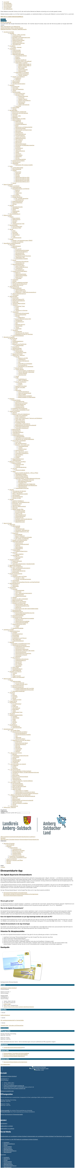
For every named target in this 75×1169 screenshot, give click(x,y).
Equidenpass (18, 331)
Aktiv (13, 694)
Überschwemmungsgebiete (22, 621)
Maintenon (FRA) (19, 95)
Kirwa (13, 236)
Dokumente (18, 172)
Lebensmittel (18, 141)
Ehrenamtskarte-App (20, 404)
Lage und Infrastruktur (18, 89)
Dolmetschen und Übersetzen (25, 366)
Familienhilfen (16, 761)
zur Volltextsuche (8, 9)
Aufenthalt (15, 342)
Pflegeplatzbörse (22, 487)
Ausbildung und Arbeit (21, 386)
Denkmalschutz (16, 195)
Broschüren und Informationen (20, 113)
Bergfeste (14, 232)
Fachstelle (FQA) (22, 482)
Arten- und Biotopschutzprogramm (21, 568)
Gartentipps (15, 584)
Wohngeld (15, 508)
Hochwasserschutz (17, 617)
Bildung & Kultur (8, 215)
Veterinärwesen (13, 296)
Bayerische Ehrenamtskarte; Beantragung (14, 1056)
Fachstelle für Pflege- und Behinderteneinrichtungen (25, 772)
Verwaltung (18, 153)
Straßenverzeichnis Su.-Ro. (22, 531)
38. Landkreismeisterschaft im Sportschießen (12, 1020)
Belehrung (17, 272)
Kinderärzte (15, 762)
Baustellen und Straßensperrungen (21, 37)
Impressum (6, 1142)
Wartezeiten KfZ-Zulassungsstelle (24, 165)
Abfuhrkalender (16, 526)
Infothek (14, 281)
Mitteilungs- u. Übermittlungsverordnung (25, 292)
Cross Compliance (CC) (18, 299)
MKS (16, 323)
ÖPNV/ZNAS (15, 667)
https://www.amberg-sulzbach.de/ (14, 1088)
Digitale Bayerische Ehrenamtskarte (13, 1047)
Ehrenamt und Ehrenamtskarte (20, 776)
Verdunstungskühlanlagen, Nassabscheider (23, 563)
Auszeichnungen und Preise (19, 576)
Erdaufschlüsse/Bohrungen (22, 605)
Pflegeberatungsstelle (20, 474)
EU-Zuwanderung (22, 365)
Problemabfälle (16, 549)
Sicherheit (17, 146)
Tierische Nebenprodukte (18, 303)
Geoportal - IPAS (16, 116)
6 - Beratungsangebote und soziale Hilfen (20, 794)
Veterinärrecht (18, 155)
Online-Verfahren (16, 120)
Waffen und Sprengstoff (18, 677)
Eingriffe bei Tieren (20, 306)
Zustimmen (3, 20)
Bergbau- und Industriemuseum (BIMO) (22, 240)
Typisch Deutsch (19, 369)
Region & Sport (7, 678)
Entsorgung (15, 533)
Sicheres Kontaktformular (7, 1091)
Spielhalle (14, 212)
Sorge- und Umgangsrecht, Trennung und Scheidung (28, 418)
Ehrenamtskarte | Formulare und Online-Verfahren (16, 1053)
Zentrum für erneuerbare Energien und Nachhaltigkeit (26, 582)
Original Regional (19, 682)
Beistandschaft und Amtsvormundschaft (25, 425)
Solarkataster (15, 580)
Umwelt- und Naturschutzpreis (23, 579)
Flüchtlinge (15, 773)
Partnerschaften (16, 92)
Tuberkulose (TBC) (20, 257)
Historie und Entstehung (24, 100)
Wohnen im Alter (16, 498)
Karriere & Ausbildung (29, 836)
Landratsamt (12, 48)
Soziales (11, 499)
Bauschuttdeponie (20, 536)
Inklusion (14, 468)
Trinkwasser (18, 278)
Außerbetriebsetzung (20, 660)
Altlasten (14, 597)
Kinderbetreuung (22, 379)
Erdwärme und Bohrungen (19, 603)
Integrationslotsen (17, 348)
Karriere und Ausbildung (18, 76)
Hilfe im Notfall (22, 394)
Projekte (17, 457)
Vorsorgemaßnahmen (20, 467)
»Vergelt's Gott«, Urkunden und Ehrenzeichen (12, 1025)
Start (2, 839)
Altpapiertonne (19, 542)
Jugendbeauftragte (23, 446)
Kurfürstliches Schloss (21, 55)
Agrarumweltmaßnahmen (18, 570)
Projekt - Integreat (16, 47)
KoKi (16, 736)
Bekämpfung (21, 317)
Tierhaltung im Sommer (21, 310)
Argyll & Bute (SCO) (20, 93)
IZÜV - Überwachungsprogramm (23, 593)
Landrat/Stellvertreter (17, 167)
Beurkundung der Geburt (21, 743)
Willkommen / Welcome (18, 355)
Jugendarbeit (15, 757)
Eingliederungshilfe (20, 422)
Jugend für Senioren (17, 492)
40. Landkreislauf (16, 703)
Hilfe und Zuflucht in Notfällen (20, 803)
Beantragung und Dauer (21, 403)
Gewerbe (11, 205)
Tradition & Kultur (16, 699)
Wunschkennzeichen (20, 159)
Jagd (13, 674)
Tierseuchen (15, 312)
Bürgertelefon (15, 635)
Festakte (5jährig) (22, 99)
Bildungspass (15, 775)
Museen (11, 239)
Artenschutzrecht (16, 569)
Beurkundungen (16, 429)
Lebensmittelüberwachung (19, 293)
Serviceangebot (13, 110)
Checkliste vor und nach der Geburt (21, 740)
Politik (11, 166)
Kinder (17, 377)
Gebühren (17, 545)
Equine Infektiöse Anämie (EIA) (23, 319)
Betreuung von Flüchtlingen (19, 344)
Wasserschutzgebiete (17, 628)
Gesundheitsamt (16, 246)
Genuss (14, 698)
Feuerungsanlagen (17, 561)
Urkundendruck (16, 708)
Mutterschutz (18, 741)
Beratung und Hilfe (23, 358)
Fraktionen (18, 173)
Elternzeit (17, 745)
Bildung (11, 216)
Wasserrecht (18, 156)
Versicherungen (22, 375)
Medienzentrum (16, 219)
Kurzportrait (21, 97)
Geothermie (18, 607)
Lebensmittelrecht (16, 288)
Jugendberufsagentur (17, 432)
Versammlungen (16, 675)
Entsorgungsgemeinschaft (22, 544)
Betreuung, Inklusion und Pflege (17, 461)
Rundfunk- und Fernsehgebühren (23, 519)
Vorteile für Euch (22, 449)
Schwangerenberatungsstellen (23, 734)
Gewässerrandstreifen (18, 615)
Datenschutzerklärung (9, 1143)
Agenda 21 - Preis (19, 577)
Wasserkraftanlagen (20, 614)
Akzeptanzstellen (19, 405)
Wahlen (14, 183)
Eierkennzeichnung (20, 289)
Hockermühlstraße (23, 69)
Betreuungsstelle (16, 463)
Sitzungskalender (16, 169)
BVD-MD (17, 316)
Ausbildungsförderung (21, 124)
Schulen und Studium (20, 382)
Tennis (14, 723)
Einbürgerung (15, 347)
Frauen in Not (18, 513)
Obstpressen (15, 586)
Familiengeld (18, 748)
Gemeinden (15, 88)
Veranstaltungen (16, 44)
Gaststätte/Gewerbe (17, 207)
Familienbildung (16, 431)
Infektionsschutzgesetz (21, 275)
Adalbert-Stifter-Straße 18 (24, 64)
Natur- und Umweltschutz (16, 566)
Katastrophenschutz (20, 138)
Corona (14, 260)
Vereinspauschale (16, 727)
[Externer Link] (39, 1067)
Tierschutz (15, 305)
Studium (20, 384)
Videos (14, 710)
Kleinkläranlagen (19, 594)
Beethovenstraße (22, 67)
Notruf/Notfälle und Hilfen (19, 118)
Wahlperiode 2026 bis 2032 (22, 177)
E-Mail (7, 1004)
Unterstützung (21, 359)
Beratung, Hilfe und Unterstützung (21, 414)
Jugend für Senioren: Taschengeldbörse (22, 780)
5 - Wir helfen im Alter (14, 782)
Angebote (17, 466)
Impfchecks (15, 279)
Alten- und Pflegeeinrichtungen (26, 480)
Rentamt (17, 57)
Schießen (14, 722)
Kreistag (14, 170)
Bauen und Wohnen (14, 186)
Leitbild (14, 90)
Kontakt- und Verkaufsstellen (19, 540)
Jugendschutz (19, 268)
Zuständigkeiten (19, 345)
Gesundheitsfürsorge (20, 515)
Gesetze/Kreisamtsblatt (18, 40)
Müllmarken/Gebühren (18, 541)
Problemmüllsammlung (21, 551)
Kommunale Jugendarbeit (19, 440)
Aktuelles (11, 33)
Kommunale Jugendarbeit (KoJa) (20, 410)
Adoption (14, 412)
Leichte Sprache (8, 1148)
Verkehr (17, 152)
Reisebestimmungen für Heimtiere (24, 334)
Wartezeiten (15, 163)
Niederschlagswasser (20, 596)
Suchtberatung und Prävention (23, 256)
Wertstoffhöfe (15, 555)
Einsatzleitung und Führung (19, 638)
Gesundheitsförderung (18, 264)
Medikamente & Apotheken (25, 396)
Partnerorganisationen (18, 685)
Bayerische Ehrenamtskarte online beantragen (21, 894)
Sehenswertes (15, 82)
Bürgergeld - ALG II (17, 503)
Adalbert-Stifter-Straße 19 (24, 65)
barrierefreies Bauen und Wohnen (20, 188)
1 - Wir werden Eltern (14, 730)
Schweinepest (18, 326)
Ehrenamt (11, 398)
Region (11, 680)
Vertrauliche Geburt (20, 738)
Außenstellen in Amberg (21, 62)
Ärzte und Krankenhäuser (24, 393)
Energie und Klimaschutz (15, 573)
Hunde (17, 307)
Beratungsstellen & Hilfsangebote (26, 397)
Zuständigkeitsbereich (18, 335)
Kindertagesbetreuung (18, 435)
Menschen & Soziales (9, 337)
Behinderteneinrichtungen (24, 481)
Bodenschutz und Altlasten (19, 601)
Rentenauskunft (19, 517)
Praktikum (18, 79)
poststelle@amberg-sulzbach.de (14, 1085)
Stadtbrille (17, 58)
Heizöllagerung (19, 619)
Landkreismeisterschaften (16, 715)
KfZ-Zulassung (19, 139)
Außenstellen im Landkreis (22, 72)
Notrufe (14, 804)
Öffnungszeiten (16, 81)
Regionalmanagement (18, 687)
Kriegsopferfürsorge (20, 516)
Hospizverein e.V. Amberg (21, 790)
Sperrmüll (14, 552)
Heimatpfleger (16, 235)
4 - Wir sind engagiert (14, 769)
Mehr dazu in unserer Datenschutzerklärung (12, 16)
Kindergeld (18, 750)
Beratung (17, 190)
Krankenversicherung (23, 391)
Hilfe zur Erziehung (20, 421)
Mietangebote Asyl (17, 349)
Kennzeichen (18, 661)
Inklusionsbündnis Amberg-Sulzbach (21, 771)
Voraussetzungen (19, 401)
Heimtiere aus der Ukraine (21, 333)
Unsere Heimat (13, 701)
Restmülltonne (19, 548)
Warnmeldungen (16, 639)
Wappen (14, 109)
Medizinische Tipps (17, 712)
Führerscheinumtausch (21, 654)
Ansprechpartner (16, 51)
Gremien (17, 174)
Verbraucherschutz (20, 151)
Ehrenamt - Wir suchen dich (22, 445)
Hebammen (18, 737)
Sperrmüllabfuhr (19, 554)
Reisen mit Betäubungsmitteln (20, 282)
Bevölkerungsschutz (17, 633)
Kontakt (6, 1145)
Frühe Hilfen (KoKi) (20, 419)
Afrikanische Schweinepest (22, 313)
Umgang (17, 625)
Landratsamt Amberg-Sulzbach (9, 988)
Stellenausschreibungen (18, 43)
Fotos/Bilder (21, 103)
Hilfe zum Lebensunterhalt (19, 506)
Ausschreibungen (16, 36)
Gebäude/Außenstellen (18, 54)
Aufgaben (14, 632)
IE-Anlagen (15, 562)
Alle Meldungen (5, 1028)
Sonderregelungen (20, 529)
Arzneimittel (15, 298)
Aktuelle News (20, 836)
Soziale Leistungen (17, 801)
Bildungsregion (16, 218)
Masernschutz (19, 277)
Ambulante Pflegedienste (21, 477)
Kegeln (14, 719)
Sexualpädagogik (19, 270)
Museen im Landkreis (17, 242)
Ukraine (14, 340)
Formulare (15, 114)
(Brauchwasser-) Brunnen (21, 604)
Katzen (17, 309)
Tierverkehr (15, 330)
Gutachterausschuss (20, 134)
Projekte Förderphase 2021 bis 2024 (24, 688)
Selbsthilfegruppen (20, 254)
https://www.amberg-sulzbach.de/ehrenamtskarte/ (19, 1007)
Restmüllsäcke (19, 547)
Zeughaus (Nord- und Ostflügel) (23, 61)
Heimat (11, 229)
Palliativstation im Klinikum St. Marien (25, 792)
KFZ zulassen (18, 664)
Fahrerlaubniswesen (20, 128)
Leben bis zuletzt (16, 789)
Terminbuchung (16, 162)
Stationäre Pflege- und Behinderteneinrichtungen (27, 478)
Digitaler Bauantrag (17, 197)
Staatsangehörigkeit (17, 354)
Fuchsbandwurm (19, 321)
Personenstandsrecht (20, 144)
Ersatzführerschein (20, 647)
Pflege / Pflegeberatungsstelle (20, 494)
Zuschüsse (18, 106)
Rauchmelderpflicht (17, 202)
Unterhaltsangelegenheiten (22, 426)
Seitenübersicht (7, 1152)
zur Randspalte (7, 3)
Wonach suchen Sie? (11, 812)
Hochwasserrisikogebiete (21, 622)
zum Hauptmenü (8, 4)
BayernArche (15, 572)
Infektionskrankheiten (20, 274)
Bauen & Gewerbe (8, 184)
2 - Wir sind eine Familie (15, 752)
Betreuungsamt (16, 799)
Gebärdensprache (8, 1149)
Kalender (17, 527)
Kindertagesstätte (19, 436)
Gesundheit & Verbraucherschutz (12, 243)
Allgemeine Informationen (21, 261)
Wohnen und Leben (20, 387)
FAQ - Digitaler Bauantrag (21, 198)
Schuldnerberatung (20, 520)
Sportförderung (19, 148)
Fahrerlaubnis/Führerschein (19, 645)
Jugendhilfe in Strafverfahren (22, 424)
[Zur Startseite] (37, 835)
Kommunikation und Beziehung (26, 370)
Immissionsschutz (20, 135)
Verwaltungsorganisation (18, 83)
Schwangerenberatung (21, 733)
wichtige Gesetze (22, 373)
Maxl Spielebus (19, 454)
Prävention (18, 456)
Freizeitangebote (16, 759)
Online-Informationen (23, 361)
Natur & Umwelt (8, 523)
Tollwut (17, 327)
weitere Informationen (23, 104)
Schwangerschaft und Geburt (19, 731)
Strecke (14, 705)
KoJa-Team (18, 442)
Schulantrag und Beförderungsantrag (24, 145)
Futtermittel (15, 302)
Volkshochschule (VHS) (18, 223)
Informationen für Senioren (19, 491)
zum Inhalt (6, 2)
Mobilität (11, 642)
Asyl (19, 362)
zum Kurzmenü (7, 7)
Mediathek (15, 117)
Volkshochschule (16, 779)
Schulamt (14, 221)
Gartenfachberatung (14, 583)
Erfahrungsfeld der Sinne (21, 267)
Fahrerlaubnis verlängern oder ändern (24, 650)
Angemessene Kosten (20, 352)
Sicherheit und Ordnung (15, 671)
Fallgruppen (18, 591)
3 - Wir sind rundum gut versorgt (17, 764)
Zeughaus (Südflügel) (20, 60)
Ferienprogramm (19, 450)
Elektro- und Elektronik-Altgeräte (23, 537)
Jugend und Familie (20, 137)
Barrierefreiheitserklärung (10, 1150)
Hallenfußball (15, 717)
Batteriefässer (18, 534)
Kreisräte (17, 176)
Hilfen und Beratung (23, 380)
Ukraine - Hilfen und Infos (18, 34)
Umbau (17, 194)
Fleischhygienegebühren (18, 300)
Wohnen (17, 158)
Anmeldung (12, 46)
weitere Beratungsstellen (21, 475)
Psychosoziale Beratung (21, 251)
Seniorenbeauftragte (17, 496)
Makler (14, 209)
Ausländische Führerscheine (22, 646)
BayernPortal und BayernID (19, 111)
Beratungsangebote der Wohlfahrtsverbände (23, 796)
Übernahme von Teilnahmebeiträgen (24, 439)
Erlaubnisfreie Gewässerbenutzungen (24, 612)
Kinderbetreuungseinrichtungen (20, 755)
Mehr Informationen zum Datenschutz (10, 26)
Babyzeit (14, 754)
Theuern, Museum (22, 75)
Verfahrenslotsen (16, 460)
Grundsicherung (16, 505)
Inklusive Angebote (20, 470)
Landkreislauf (12, 702)
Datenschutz (7, 1158)
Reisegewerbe (15, 211)
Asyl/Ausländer (19, 123)
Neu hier (17, 356)
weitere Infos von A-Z (17, 285)
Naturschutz (18, 142)
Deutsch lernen (19, 368)
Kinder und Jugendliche (21, 415)
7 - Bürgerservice (13, 806)
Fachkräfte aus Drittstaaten (25, 363)
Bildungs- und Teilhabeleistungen (21, 502)
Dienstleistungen (16, 53)
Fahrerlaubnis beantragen (21, 649)
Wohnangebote (19, 351)
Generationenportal (8, 729)
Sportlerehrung (16, 726)
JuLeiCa (20, 447)
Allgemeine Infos (19, 464)
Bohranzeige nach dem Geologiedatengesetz (26, 608)
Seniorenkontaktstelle (17, 785)
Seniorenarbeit (16, 495)
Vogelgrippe (18, 328)
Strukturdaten (15, 107)
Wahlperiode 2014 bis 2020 (22, 180)
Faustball (14, 716)
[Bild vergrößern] (23, 980)
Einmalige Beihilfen (20, 512)
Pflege (14, 471)
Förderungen (18, 193)
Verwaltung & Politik (9, 32)
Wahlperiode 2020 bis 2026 (22, 179)
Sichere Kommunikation (18, 160)
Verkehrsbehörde (16, 670)
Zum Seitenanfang (5, 1064)
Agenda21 (15, 575)
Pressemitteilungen (17, 41)
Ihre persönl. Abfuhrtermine (22, 530)
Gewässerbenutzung (17, 611)
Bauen (17, 125)
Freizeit (17, 376)
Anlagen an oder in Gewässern (20, 598)
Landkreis (11, 85)
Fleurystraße (21, 68)
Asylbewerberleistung (17, 341)
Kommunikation (8, 1146)
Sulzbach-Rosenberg (23, 74)
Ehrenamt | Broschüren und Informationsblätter (16, 1054)
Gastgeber (15, 696)
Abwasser (14, 589)
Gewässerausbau (16, 610)
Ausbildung (18, 78)
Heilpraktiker (15, 208)
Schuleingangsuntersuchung (19, 284)
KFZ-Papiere (18, 663)
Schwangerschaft (19, 253)
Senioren (11, 489)
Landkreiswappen (16, 237)
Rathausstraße (22, 71)
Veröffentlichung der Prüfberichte (26, 484)
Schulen (14, 222)
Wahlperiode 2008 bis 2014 (22, 181)
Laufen (14, 720)
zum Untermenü (8, 6)
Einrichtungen (15, 86)
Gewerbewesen (19, 132)
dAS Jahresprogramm (21, 443)
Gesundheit (18, 131)
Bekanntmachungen (17, 39)
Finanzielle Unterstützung (21, 428)
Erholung (14, 695)
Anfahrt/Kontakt (16, 50)
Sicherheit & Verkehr (9, 629)
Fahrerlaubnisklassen (20, 652)
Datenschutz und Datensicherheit (23, 127)
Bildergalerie (15, 709)
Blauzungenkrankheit (20, 314)
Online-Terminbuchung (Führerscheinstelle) (12, 1114)
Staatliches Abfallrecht (15, 565)
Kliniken (14, 766)
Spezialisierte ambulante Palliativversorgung (26, 793)
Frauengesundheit (20, 265)
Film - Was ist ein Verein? (21, 452)
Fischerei (14, 673)
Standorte (17, 558)
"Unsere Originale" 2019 (21, 684)
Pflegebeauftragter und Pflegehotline (27, 485)
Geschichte (15, 233)
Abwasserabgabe (19, 590)
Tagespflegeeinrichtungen (22, 488)
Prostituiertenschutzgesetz (22, 250)
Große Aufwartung (5, 1015)
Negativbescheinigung (18, 459)
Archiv (14, 230)
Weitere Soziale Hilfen (17, 509)
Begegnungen (21, 102)
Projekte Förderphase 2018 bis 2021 (24, 689)
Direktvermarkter (16, 681)
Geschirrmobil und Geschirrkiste (23, 130)
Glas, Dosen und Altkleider (22, 538)
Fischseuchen (18, 320)
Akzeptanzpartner (19, 407)
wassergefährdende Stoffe (19, 624)
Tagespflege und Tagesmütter (23, 438)
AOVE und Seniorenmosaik (19, 786)
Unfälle (17, 626)
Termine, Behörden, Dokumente (26, 372)
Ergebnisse (15, 706)
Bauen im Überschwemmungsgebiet (24, 618)
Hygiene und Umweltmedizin (19, 271)
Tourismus (18, 149)
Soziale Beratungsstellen (21, 258)
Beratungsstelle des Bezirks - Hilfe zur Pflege (26, 473)
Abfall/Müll (18, 121)
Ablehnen (3, 19)
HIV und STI (18, 249)
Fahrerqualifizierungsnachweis (23, 653)
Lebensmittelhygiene (20, 291)
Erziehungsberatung (20, 417)
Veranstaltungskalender (18, 691)
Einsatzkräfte (15, 636)
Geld (16, 389)
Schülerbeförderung (17, 668)
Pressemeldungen (19, 263)
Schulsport (12, 713)
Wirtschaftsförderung (14, 214)
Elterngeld (17, 747)
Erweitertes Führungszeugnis (19, 408)
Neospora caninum (20, 324)
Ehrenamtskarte (16, 400)
